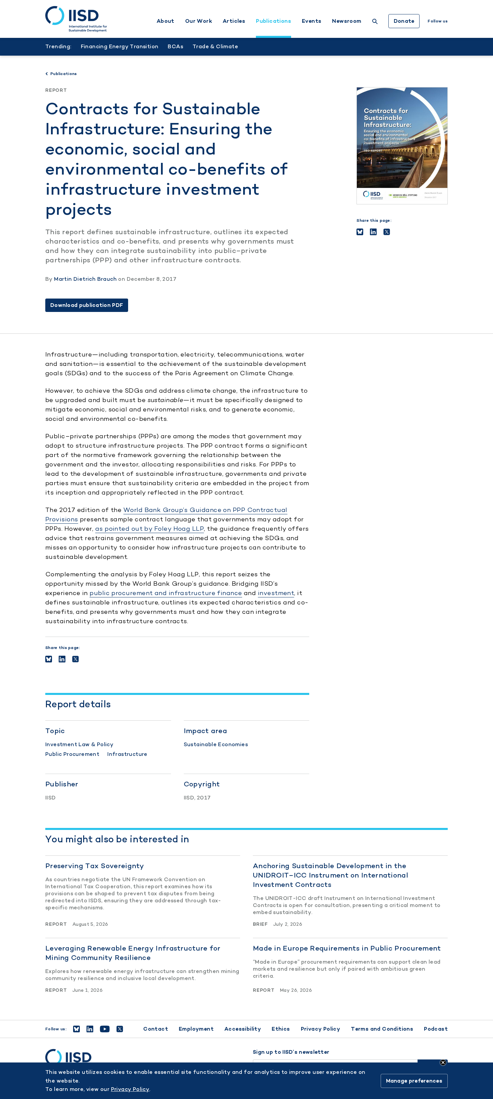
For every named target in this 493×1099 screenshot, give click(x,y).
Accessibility (242, 1028)
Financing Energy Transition (120, 46)
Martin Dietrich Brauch (85, 278)
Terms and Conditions (382, 1028)
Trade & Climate (215, 46)
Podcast (436, 1028)
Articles (234, 21)
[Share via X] (386, 232)
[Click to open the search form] (375, 22)
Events (311, 21)
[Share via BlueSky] (360, 232)
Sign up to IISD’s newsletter (291, 1052)
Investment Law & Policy (79, 744)
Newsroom (346, 21)
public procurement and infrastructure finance (166, 593)
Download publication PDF (86, 305)
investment (276, 593)
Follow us (438, 21)
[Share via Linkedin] (373, 232)
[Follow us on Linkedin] (90, 1029)
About (165, 21)
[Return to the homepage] (76, 19)
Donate (404, 20)
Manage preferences (414, 1080)
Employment (196, 1028)
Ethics (281, 1028)
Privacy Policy (320, 1028)
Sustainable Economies (216, 744)
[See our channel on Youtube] (105, 1029)
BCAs (175, 46)
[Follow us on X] (119, 1029)
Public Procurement (72, 754)
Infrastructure (127, 754)
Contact (155, 1028)
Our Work (198, 21)
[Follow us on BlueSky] (76, 1029)
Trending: (58, 46)
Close (443, 1062)
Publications (273, 21)
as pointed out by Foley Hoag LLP (149, 528)
